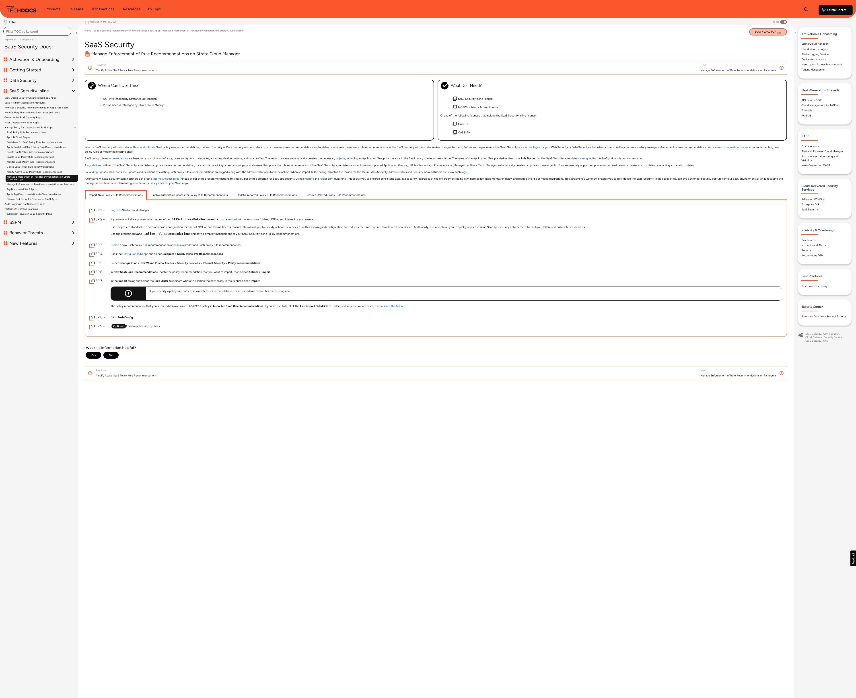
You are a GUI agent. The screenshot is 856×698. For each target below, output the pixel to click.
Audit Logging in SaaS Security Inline (24, 204)
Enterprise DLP (810, 204)
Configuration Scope (135, 254)
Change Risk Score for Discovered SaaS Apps (32, 199)
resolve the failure (392, 306)
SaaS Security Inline (816, 340)
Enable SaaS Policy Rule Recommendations (30, 157)
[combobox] (37, 31)
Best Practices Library (814, 286)
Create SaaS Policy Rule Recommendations (30, 152)
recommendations (116, 158)
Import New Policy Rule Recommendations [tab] (116, 195)
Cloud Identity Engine (814, 49)
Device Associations (813, 59)
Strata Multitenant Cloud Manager (822, 151)
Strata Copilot (836, 10)
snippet (232, 219)
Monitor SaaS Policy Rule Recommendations (31, 161)
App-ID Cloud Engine (18, 137)
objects (340, 158)
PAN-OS (806, 115)
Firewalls (806, 110)
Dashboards (808, 240)
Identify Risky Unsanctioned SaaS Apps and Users (32, 112)
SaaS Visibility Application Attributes (24, 102)
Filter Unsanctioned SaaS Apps (21, 122)
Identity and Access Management (821, 64)
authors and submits (142, 147)
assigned (587, 158)
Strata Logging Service (815, 54)
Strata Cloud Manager (814, 43)
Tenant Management (814, 69)
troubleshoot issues (736, 147)
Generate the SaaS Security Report (24, 117)
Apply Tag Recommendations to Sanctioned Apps (34, 194)
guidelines (94, 165)
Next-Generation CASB (815, 165)
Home (88, 30)
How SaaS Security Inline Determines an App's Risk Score (36, 107)
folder (323, 178)
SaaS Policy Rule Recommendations (26, 132)
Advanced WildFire (812, 199)
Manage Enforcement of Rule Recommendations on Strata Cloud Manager (38, 178)
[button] (853, 558)
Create (115, 245)
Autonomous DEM (812, 255)
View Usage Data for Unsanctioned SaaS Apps (30, 97)
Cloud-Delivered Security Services (824, 337)
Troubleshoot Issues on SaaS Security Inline (28, 213)
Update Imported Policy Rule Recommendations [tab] (267, 195)
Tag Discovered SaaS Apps (22, 189)
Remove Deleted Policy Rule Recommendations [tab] (336, 195)
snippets (308, 178)
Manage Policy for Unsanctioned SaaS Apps (28, 127)
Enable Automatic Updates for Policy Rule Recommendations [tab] (190, 195)
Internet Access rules (166, 178)
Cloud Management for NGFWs (820, 105)
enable (177, 245)
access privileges (529, 147)
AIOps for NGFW (811, 100)
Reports (806, 250)
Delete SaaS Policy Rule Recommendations (30, 166)
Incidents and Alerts (813, 245)
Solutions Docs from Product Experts (823, 316)
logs (464, 172)
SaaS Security (101, 30)
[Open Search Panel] (806, 10)
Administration (831, 333)
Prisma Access (810, 146)
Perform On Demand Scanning (21, 209)
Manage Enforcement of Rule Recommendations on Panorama (40, 184)
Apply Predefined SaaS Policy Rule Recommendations (36, 147)
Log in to (116, 210)
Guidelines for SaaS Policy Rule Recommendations (34, 142)
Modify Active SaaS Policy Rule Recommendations (34, 171)
